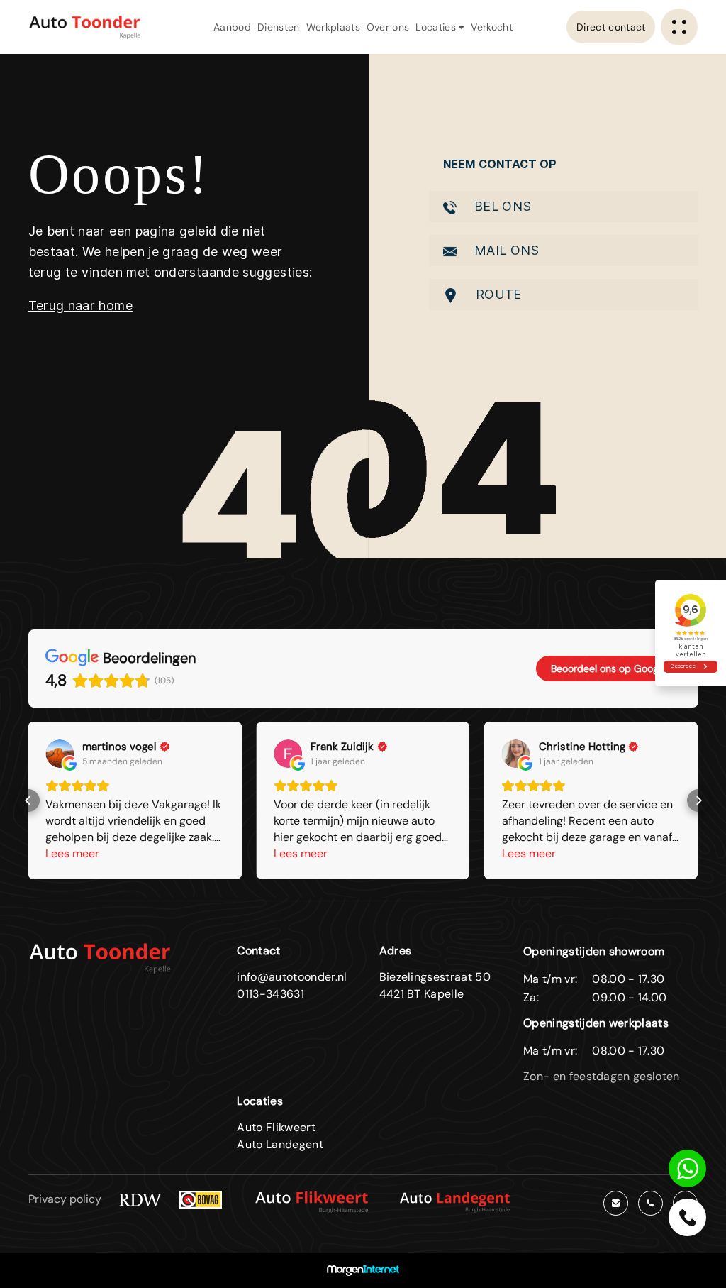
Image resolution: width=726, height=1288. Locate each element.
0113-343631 (270, 993)
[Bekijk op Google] (59, 753)
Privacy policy (64, 1198)
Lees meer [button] (72, 853)
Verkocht (492, 27)
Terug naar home (80, 305)
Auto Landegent (280, 1144)
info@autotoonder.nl (292, 976)
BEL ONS (501, 206)
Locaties (437, 27)
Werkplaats (333, 27)
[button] (28, 800)
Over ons (388, 27)
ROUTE (497, 294)
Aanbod (232, 27)
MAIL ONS (505, 250)
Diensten (278, 27)
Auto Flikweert (276, 1127)
